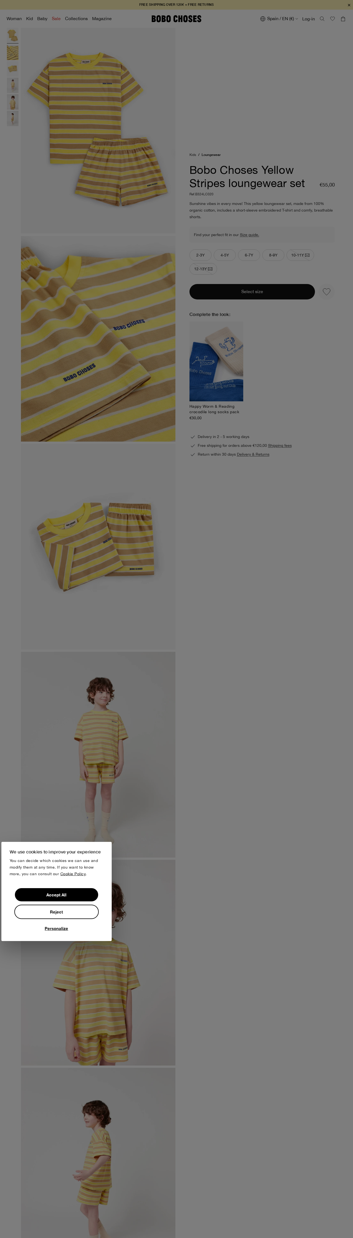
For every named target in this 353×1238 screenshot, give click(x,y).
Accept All (56, 894)
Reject (56, 911)
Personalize (56, 928)
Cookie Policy (73, 874)
